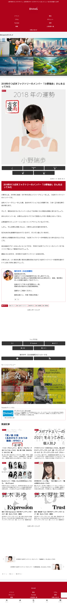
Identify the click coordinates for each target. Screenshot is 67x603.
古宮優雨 (39, 305)
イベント (11, 592)
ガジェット (12, 594)
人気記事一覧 (33, 597)
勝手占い (5, 305)
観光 (33, 592)
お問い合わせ (55, 597)
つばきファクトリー (22, 305)
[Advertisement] (33, 323)
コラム (55, 592)
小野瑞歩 (46, 305)
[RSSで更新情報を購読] (18, 299)
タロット (13, 305)
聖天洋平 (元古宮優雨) (23, 271)
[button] (44, 173)
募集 (11, 597)
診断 (55, 594)
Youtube (33, 594)
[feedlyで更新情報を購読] (15, 299)
